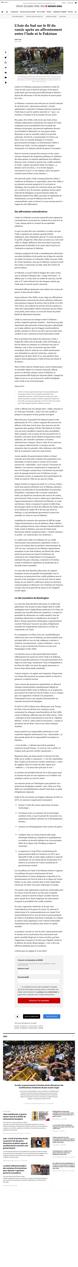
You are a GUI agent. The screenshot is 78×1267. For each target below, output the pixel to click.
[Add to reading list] (5, 82)
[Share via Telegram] (5, 67)
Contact (64, 3)
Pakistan (23, 1027)
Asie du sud (33, 1027)
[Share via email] (5, 72)
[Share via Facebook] (5, 52)
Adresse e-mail (23, 968)
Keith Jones (18, 39)
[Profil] (75, 3)
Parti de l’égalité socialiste (34, 16)
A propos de (70, 3)
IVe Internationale (17, 16)
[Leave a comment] (5, 77)
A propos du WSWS (51, 16)
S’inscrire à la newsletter (39, 1001)
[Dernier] (7, 12)
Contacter (62, 16)
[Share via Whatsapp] (5, 62)
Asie (41, 1027)
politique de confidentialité (47, 992)
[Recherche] (75, 12)
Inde (17, 1027)
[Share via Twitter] (5, 57)
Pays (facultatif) (23, 977)
